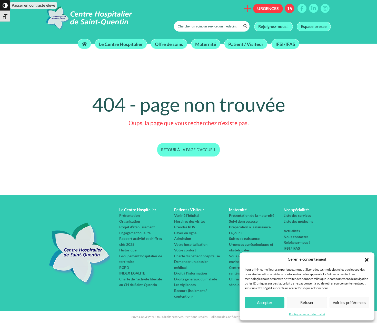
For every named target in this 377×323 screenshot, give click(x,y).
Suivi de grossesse (243, 221)
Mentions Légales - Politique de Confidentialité (215, 317)
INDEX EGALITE (132, 273)
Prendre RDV (184, 227)
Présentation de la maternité (251, 215)
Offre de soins (169, 44)
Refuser (307, 302)
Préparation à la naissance (250, 227)
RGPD (124, 267)
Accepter (264, 302)
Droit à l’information (190, 273)
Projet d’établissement (137, 227)
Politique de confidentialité (307, 314)
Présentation (129, 215)
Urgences (268, 8)
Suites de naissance (244, 238)
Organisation (129, 221)
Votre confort (185, 250)
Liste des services (297, 215)
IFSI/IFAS (285, 44)
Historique (127, 250)
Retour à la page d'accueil (188, 149)
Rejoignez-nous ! (273, 26)
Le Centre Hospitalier (121, 44)
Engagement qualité (135, 233)
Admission (182, 238)
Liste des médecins (298, 221)
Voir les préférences (349, 302)
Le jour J (235, 233)
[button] (366, 259)
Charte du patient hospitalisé (197, 256)
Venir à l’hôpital (186, 215)
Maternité (205, 44)
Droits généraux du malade (195, 279)
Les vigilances (185, 284)
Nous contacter (296, 236)
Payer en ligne (185, 233)
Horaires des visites (189, 221)
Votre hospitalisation (190, 244)
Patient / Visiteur (245, 44)
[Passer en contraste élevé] (5, 5)
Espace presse (314, 26)
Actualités (292, 231)
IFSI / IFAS (292, 248)
